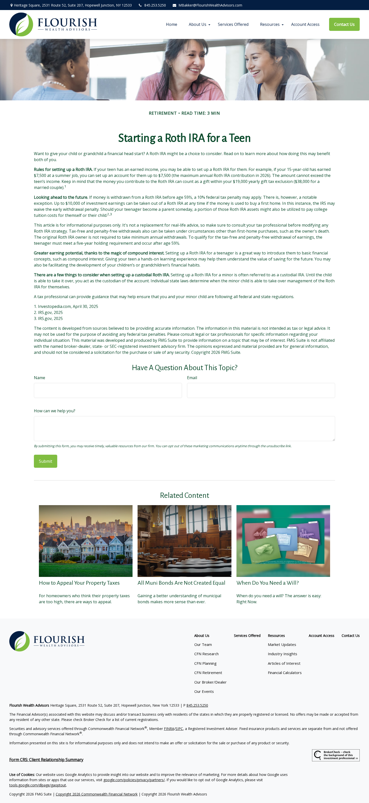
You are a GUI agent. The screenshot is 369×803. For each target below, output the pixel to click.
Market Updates (282, 644)
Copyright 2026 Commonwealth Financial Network (97, 794)
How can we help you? (54, 411)
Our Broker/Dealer (210, 682)
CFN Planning (205, 663)
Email (192, 377)
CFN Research (206, 653)
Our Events (204, 691)
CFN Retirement (208, 672)
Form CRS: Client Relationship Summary (46, 759)
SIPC (179, 728)
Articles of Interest (284, 663)
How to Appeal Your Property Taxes (79, 583)
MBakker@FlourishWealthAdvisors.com (210, 5)
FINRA (169, 728)
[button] (171, 24)
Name (39, 377)
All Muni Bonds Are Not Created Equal (181, 583)
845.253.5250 (155, 5)
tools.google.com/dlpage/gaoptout (37, 785)
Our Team (203, 644)
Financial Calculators (285, 672)
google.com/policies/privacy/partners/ (134, 779)
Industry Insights (282, 653)
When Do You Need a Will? (267, 583)
